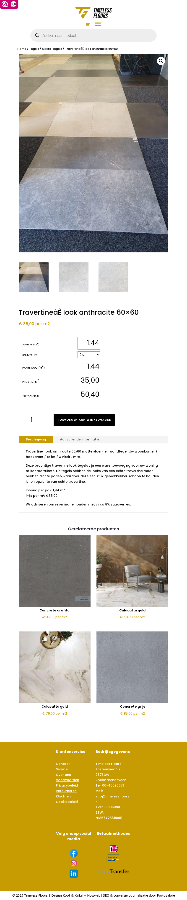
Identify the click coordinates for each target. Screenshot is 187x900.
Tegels (34, 49)
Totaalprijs (30, 396)
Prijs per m (30, 382)
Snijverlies (29, 355)
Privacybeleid (67, 785)
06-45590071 (113, 785)
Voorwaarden (67, 780)
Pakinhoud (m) (33, 368)
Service (62, 769)
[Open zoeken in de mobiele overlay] (93, 35)
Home (21, 49)
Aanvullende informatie (79, 439)
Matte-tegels (52, 49)
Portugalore (166, 895)
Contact (63, 764)
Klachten (63, 796)
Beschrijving (36, 439)
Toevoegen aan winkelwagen (84, 420)
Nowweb (93, 895)
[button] (161, 61)
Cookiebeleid (67, 801)
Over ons (63, 774)
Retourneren (66, 791)
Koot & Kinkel (73, 895)
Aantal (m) (30, 344)
